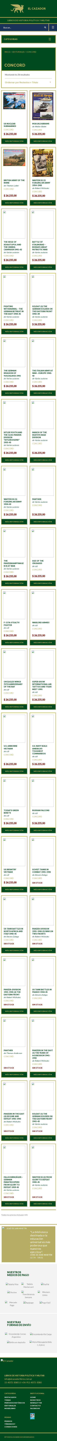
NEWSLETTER (36, 1403)
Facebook (35, 1408)
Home (33, 1397)
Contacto (35, 1406)
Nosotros (35, 1400)
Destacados (10, 1397)
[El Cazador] (28, 8)
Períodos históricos (14, 1403)
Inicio (7, 52)
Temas (7, 1400)
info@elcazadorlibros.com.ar (18, 1379)
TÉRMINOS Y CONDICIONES (10, 1425)
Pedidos (8, 1421)
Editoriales (18, 52)
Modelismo (9, 1408)
